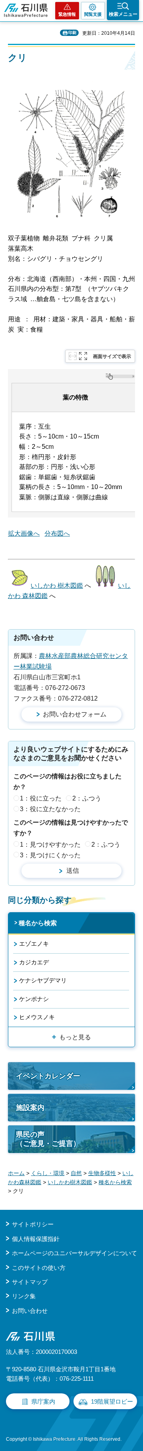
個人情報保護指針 (36, 1238)
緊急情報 (67, 14)
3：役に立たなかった (50, 809)
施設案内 (30, 1108)
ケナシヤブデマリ (43, 980)
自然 (76, 1173)
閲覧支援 (93, 14)
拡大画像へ (24, 533)
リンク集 (24, 1296)
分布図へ (57, 533)
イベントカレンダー (48, 1076)
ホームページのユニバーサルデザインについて (74, 1253)
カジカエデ (34, 962)
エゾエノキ (34, 943)
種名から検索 (38, 923)
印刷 (72, 32)
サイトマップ (30, 1282)
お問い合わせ (30, 1310)
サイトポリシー (33, 1224)
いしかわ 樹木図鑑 (57, 585)
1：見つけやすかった (50, 844)
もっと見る (75, 1037)
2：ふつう (86, 798)
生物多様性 (102, 1173)
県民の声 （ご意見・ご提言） (48, 1138)
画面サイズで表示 (112, 356)
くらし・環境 (47, 1173)
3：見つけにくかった (50, 855)
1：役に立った (41, 798)
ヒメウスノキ (37, 1017)
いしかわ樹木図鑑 (70, 1182)
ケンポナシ (34, 998)
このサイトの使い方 (39, 1267)
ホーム (16, 1173)
